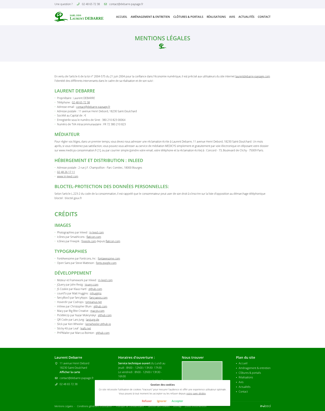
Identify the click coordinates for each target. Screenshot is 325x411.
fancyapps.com (98, 297)
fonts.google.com (106, 263)
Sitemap (177, 406)
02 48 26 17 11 (66, 172)
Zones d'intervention (196, 406)
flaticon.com (93, 237)
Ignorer (162, 401)
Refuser (147, 401)
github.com (95, 289)
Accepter (177, 401)
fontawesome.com (109, 258)
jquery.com (91, 284)
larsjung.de (92, 319)
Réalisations (216, 17)
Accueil (121, 17)
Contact (264, 17)
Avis (232, 17)
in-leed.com (96, 232)
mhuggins (95, 293)
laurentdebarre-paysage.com (252, 76)
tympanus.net (93, 302)
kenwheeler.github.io (98, 324)
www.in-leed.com (67, 176)
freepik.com (88, 241)
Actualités (246, 17)
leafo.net (85, 328)
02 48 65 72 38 (81, 102)
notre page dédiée (196, 393)
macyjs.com (97, 311)
